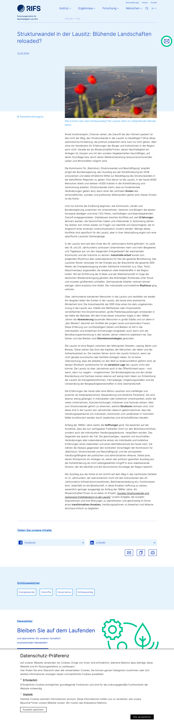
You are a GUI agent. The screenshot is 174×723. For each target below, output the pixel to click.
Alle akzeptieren (142, 717)
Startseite (69, 18)
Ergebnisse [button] (85, 8)
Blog (78, 18)
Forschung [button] (109, 8)
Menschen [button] (133, 8)
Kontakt (154, 2)
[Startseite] (29, 8)
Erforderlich (30, 680)
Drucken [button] (153, 553)
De (153, 8)
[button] (141, 553)
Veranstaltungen (132, 2)
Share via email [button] (129, 553)
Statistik (28, 694)
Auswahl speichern (33, 709)
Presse (145, 2)
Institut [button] (64, 8)
